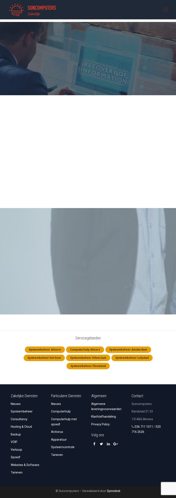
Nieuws (16, 404)
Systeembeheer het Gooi (44, 357)
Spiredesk (113, 491)
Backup (16, 434)
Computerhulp (61, 411)
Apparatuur (59, 439)
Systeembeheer (22, 411)
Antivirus (57, 432)
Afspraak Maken (69, 75)
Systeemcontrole (62, 447)
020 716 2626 (114, 75)
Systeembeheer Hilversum (88, 357)
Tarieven (17, 472)
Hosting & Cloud (21, 426)
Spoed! (15, 457)
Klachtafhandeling (103, 416)
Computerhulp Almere (85, 349)
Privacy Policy (100, 424)
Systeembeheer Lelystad (132, 357)
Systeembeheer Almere (45, 349)
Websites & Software (25, 465)
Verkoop (16, 449)
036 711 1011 (144, 426)
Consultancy (19, 419)
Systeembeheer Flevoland (88, 366)
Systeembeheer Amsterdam (128, 349)
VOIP (14, 442)
